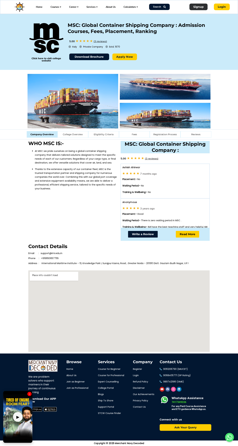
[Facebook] (167, 389)
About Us (111, 6)
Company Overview (42, 134)
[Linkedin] (179, 389)
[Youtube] (162, 389)
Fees (134, 134)
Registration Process (165, 134)
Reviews (195, 134)
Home (39, 6)
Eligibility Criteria (103, 134)
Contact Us (171, 362)
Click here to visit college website (46, 59)
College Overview (73, 134)
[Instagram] (173, 389)
